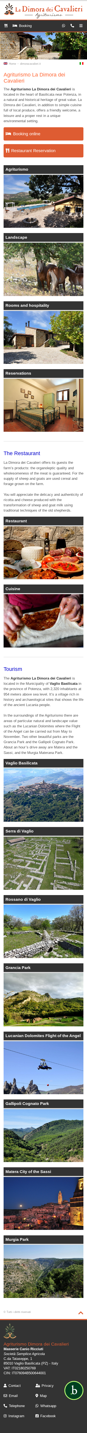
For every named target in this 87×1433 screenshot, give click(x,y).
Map (43, 1396)
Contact (14, 1386)
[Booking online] (6, 26)
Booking (25, 26)
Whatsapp (48, 1406)
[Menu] (81, 26)
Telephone (17, 1406)
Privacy (48, 1386)
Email (13, 1396)
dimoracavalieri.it (30, 63)
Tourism (13, 669)
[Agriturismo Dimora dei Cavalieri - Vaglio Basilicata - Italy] (14, 1332)
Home (12, 63)
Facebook (48, 1416)
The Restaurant (22, 453)
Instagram (16, 1416)
